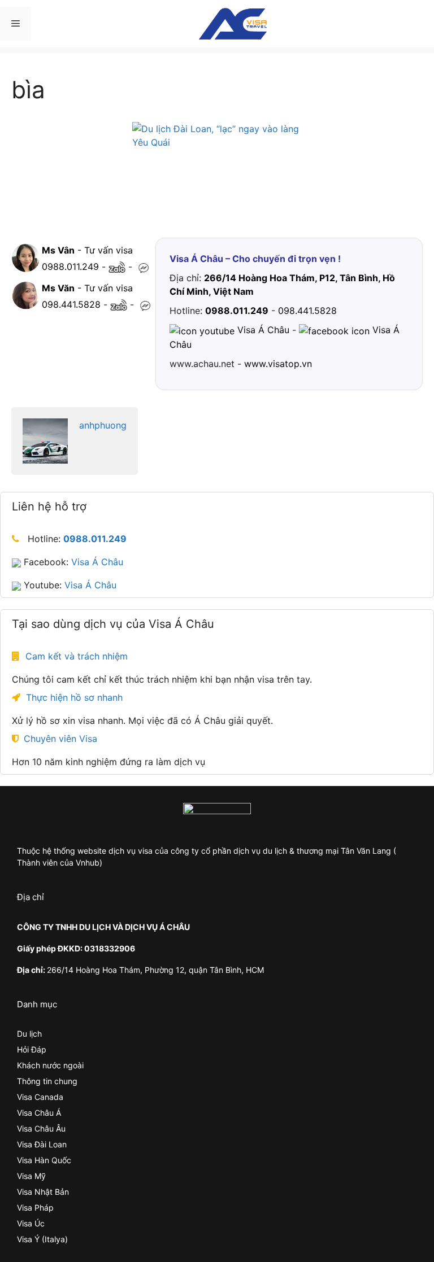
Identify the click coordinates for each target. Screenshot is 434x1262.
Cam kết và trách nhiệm (76, 656)
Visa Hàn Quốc (44, 1160)
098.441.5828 (71, 304)
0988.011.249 (70, 266)
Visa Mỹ (31, 1176)
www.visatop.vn (278, 363)
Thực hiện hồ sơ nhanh (74, 697)
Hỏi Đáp (31, 1049)
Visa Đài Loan (42, 1144)
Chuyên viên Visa (60, 738)
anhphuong (103, 425)
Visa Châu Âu (41, 1128)
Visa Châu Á (39, 1112)
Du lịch (29, 1033)
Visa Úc (31, 1223)
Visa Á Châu (97, 561)
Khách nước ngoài (50, 1065)
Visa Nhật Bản (43, 1192)
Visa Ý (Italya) (42, 1239)
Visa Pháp (35, 1207)
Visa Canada (40, 1097)
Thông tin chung (47, 1081)
